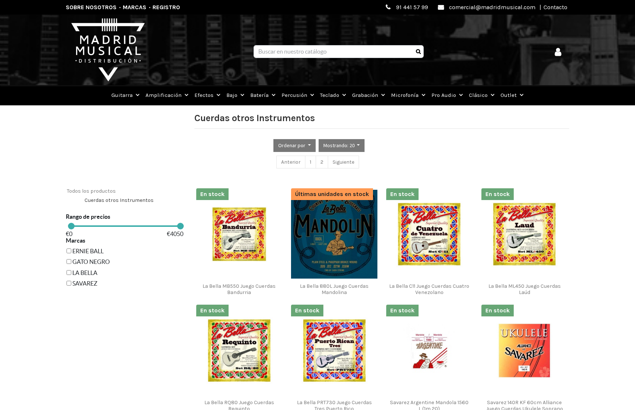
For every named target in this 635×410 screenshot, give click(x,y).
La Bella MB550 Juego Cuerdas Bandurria (239, 289)
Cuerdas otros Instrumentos (119, 200)
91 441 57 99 (412, 7)
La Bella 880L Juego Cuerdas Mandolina (334, 289)
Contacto (555, 7)
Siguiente (343, 162)
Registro (166, 7)
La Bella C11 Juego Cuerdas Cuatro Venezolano (429, 289)
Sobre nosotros (91, 7)
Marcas (134, 7)
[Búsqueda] (418, 52)
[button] (294, 145)
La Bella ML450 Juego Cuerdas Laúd (524, 289)
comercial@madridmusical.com (492, 7)
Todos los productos (91, 191)
